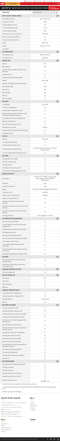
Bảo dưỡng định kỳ (5, 429)
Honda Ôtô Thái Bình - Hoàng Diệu (10, 398)
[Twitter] (51, 439)
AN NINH (5, 257)
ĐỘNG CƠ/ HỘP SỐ (8, 174)
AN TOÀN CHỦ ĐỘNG (9, 305)
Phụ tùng (3, 431)
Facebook (32, 419)
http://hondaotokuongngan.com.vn (11, 414)
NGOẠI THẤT (6, 60)
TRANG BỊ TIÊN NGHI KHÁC (10, 290)
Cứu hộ (2, 425)
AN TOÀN (5, 156)
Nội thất (19, 8)
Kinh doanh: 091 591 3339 (9, 405)
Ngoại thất (14, 8)
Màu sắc (41, 8)
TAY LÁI (4, 136)
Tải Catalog (32, 410)
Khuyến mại (33, 404)
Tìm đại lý (32, 408)
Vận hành (24, 8)
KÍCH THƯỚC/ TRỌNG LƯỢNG (11, 16)
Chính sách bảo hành (6, 427)
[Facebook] (47, 439)
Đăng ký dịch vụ (5, 424)
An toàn (32, 8)
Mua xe (32, 398)
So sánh (32, 402)
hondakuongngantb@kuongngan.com (12, 411)
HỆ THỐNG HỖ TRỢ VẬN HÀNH (12, 218)
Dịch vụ (3, 419)
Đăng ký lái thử (33, 406)
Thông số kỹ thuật (48, 8)
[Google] (54, 439)
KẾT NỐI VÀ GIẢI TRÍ (8, 275)
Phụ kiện (36, 8)
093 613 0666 (17, 407)
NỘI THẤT (5, 101)
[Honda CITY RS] (6, 8)
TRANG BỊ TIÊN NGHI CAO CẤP (11, 269)
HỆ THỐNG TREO (7, 52)
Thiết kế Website (30, 439)
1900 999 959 (6, 407)
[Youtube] (58, 439)
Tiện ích (28, 8)
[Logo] (10, 3)
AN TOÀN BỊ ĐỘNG (8, 361)
